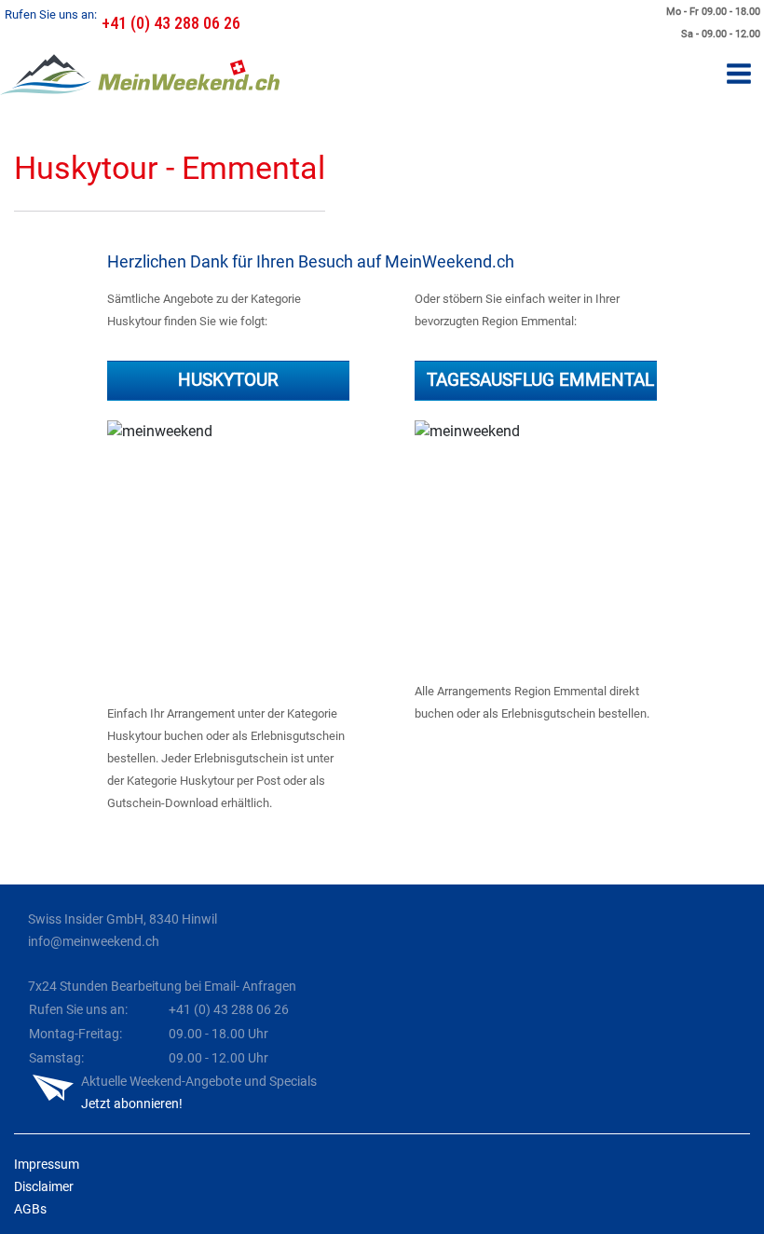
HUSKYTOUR (228, 380)
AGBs (30, 1208)
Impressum (46, 1164)
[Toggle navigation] (739, 75)
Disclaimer (44, 1186)
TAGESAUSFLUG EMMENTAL (540, 380)
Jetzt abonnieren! (132, 1103)
